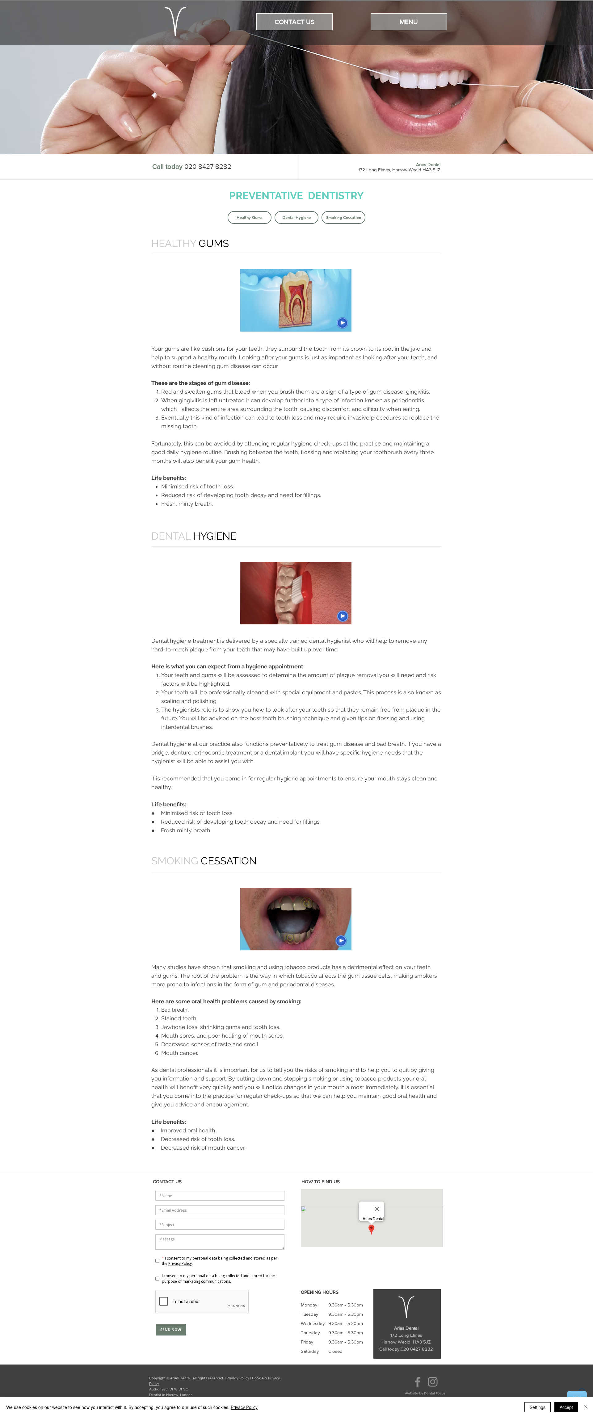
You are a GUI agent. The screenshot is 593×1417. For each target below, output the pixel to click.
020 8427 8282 (207, 166)
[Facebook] (417, 1381)
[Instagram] (432, 1381)
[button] (409, 21)
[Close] (585, 1407)
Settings (537, 1407)
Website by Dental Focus (425, 1393)
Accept (566, 1407)
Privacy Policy (238, 1378)
